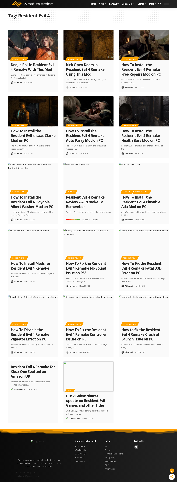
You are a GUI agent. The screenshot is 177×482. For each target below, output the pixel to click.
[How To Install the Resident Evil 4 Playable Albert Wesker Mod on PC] (33, 178)
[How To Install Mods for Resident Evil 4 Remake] (33, 244)
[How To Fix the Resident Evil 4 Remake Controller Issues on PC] (88, 310)
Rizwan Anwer (19, 389)
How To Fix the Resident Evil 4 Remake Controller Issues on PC (86, 334)
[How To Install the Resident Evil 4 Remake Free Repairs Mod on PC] (144, 45)
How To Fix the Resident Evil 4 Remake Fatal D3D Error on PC (141, 268)
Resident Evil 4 (19, 59)
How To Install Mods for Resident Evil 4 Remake (30, 265)
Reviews (71, 192)
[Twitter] (136, 447)
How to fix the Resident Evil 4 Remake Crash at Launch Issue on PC (140, 334)
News (70, 390)
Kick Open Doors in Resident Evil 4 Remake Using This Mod (85, 69)
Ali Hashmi (18, 82)
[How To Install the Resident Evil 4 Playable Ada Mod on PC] (144, 178)
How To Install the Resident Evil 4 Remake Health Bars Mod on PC (140, 135)
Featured (127, 192)
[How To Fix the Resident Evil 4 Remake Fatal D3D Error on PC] (144, 244)
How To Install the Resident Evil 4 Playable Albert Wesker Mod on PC (32, 202)
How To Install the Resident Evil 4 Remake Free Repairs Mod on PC (141, 69)
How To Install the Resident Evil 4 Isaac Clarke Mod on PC (33, 135)
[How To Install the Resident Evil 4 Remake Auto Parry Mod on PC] (88, 111)
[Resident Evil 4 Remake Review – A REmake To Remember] (88, 178)
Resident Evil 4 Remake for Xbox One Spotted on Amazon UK (33, 371)
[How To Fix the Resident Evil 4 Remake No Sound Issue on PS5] (88, 244)
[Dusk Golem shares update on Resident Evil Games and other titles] (88, 376)
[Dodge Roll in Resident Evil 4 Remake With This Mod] (33, 45)
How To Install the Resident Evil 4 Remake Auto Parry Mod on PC (85, 135)
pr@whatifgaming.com (28, 476)
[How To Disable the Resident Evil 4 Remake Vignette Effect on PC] (33, 310)
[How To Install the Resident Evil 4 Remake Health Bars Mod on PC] (144, 111)
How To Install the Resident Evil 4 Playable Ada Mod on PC (140, 202)
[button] (159, 4)
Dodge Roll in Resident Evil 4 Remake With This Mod (32, 67)
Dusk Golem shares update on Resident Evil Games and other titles (85, 400)
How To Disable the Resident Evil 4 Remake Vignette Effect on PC (30, 334)
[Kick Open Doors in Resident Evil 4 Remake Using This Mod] (88, 45)
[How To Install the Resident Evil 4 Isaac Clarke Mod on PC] (33, 111)
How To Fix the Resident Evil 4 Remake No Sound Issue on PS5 (86, 268)
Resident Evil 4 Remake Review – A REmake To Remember (85, 202)
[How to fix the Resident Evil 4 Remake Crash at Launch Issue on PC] (144, 310)
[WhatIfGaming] (32, 4)
